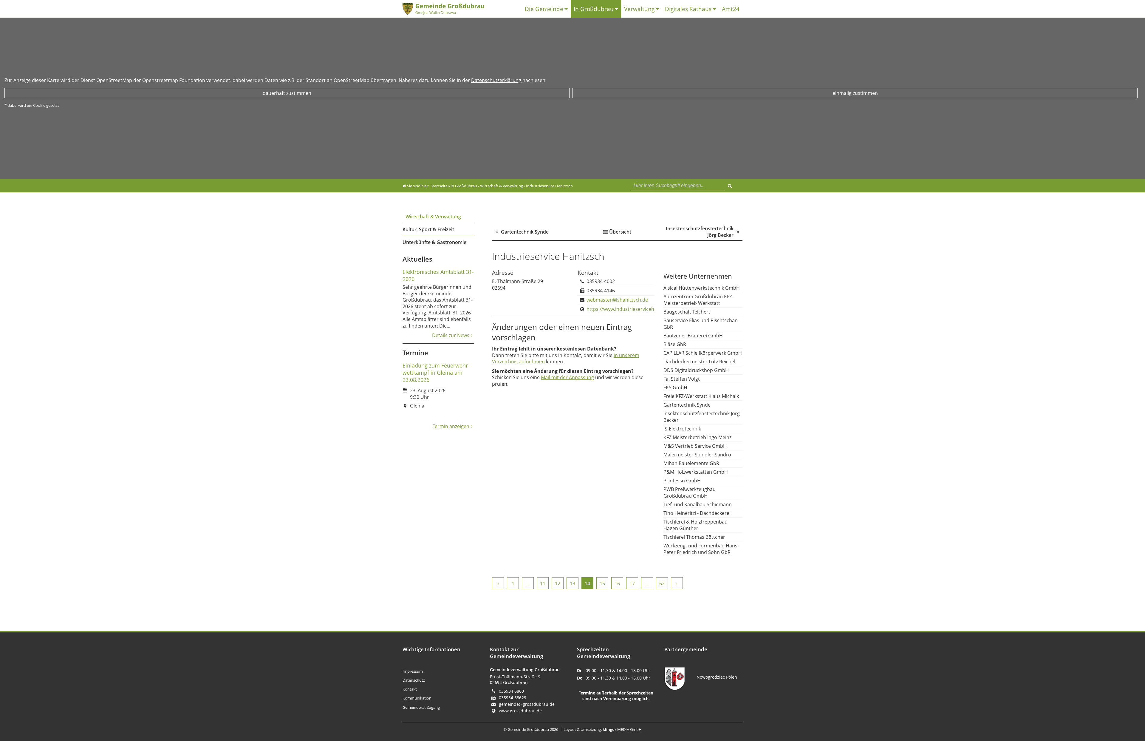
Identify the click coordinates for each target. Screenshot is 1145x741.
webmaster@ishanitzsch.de (617, 300)
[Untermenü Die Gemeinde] (567, 9)
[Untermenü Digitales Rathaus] (716, 9)
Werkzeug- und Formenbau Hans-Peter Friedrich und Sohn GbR (701, 548)
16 (617, 583)
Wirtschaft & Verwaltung (433, 216)
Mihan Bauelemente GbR (691, 463)
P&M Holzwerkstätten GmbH (695, 472)
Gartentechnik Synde (687, 405)
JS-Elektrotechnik (682, 428)
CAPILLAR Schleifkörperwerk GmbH (702, 353)
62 (662, 583)
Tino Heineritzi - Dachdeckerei (697, 513)
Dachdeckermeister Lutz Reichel (699, 361)
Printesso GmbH (682, 480)
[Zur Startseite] (449, 9)
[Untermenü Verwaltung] (659, 9)
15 (602, 583)
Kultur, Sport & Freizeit (428, 229)
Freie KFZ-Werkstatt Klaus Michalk (701, 396)
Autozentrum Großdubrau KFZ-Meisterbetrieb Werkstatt (698, 299)
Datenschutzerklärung (496, 80)
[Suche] (730, 184)
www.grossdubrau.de (520, 711)
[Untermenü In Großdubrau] (618, 9)
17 (632, 583)
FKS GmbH (675, 387)
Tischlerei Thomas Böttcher (694, 537)
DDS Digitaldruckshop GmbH (696, 370)
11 (542, 583)
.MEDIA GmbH (622, 729)
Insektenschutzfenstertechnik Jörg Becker (701, 416)
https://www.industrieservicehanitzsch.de (633, 309)
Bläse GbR (674, 344)
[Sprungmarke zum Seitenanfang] (1123, 712)
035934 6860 (511, 691)
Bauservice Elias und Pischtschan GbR (700, 323)
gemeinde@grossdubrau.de (527, 704)
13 (572, 583)
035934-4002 (601, 281)
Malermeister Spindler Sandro (697, 454)
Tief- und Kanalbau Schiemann (697, 504)
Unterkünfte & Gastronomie (434, 242)
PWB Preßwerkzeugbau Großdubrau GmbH (689, 492)
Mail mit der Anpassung (567, 377)
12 (557, 583)
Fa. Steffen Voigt (681, 379)
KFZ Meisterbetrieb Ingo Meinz (697, 437)
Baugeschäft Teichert (686, 311)
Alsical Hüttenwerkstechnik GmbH (701, 288)
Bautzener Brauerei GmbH (693, 335)
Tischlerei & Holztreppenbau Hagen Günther (695, 525)
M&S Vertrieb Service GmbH (695, 446)
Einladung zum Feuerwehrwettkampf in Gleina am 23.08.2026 (436, 372)
